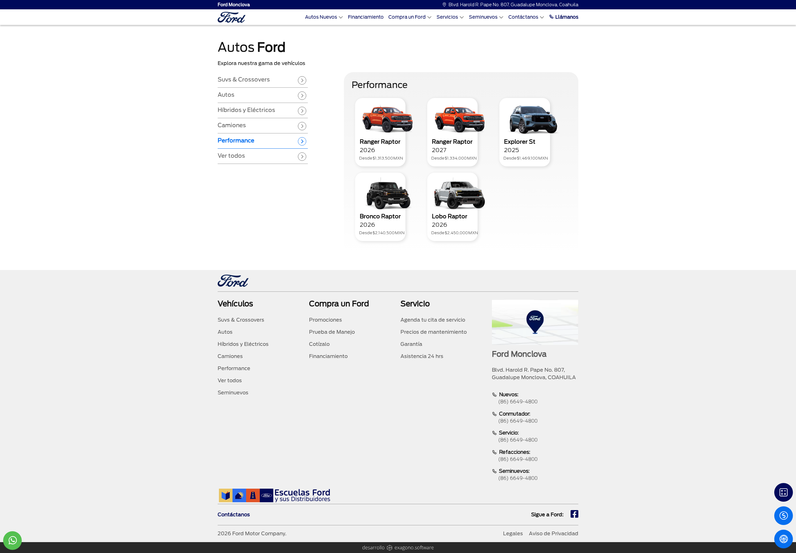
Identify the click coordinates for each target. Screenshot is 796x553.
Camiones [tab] (232, 125)
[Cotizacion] (783, 515)
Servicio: (518, 436)
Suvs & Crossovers (241, 320)
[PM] (783, 539)
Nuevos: (518, 398)
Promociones (325, 320)
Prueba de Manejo (332, 332)
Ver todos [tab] (231, 155)
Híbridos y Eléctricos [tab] (246, 110)
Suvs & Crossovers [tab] (244, 79)
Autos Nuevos (321, 17)
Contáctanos (523, 17)
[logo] (232, 17)
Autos (225, 332)
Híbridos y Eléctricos (243, 344)
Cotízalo (319, 344)
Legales (513, 534)
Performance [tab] (236, 140)
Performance (234, 368)
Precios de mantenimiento (433, 332)
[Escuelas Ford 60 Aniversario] (274, 495)
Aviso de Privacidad (553, 534)
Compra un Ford (407, 17)
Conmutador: (518, 417)
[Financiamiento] (783, 492)
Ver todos (230, 380)
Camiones (230, 356)
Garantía (411, 344)
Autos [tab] (226, 94)
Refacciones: (518, 455)
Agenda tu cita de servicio (432, 320)
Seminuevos (483, 17)
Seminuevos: (518, 474)
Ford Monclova (234, 4)
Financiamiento (366, 17)
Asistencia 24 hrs (421, 356)
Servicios (447, 17)
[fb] (574, 515)
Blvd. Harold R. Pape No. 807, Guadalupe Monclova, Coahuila (513, 4)
